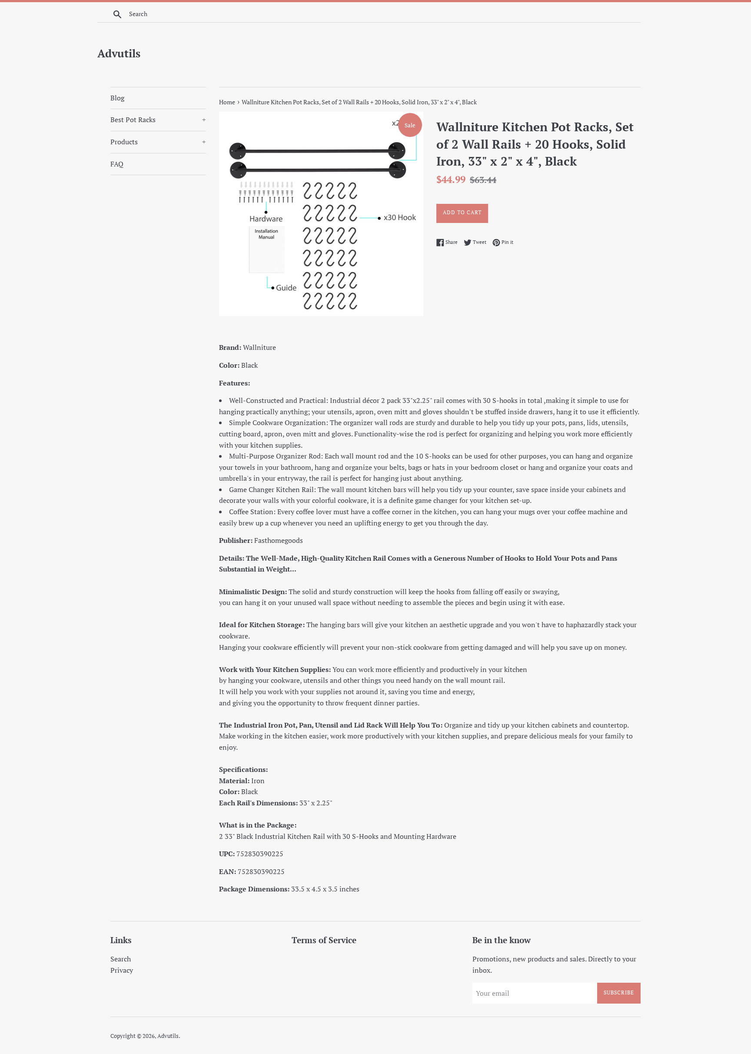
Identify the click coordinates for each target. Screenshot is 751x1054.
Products (158, 141)
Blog (117, 98)
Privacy (121, 970)
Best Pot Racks (158, 119)
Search (120, 959)
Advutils (118, 53)
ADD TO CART (462, 212)
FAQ (116, 164)
